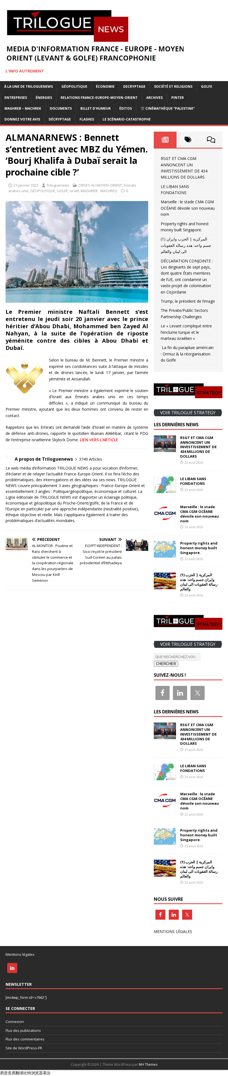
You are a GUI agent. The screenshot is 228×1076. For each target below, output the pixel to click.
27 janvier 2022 (25, 185)
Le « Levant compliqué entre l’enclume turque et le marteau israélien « (186, 332)
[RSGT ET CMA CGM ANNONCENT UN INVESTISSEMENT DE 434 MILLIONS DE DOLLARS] (165, 448)
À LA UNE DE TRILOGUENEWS (28, 86)
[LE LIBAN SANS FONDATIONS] (165, 489)
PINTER (177, 97)
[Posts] (165, 140)
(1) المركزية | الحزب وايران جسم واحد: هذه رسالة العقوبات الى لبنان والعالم (186, 245)
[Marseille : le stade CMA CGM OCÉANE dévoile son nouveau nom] (165, 517)
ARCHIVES (154, 97)
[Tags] (188, 140)
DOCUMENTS (61, 108)
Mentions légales (20, 954)
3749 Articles (90, 459)
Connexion (15, 1021)
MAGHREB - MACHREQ (99, 190)
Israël (74, 190)
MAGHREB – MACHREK (22, 108)
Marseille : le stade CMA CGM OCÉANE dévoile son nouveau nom (188, 208)
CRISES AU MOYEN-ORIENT (100, 185)
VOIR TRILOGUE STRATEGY (187, 413)
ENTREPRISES (15, 97)
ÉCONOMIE (105, 86)
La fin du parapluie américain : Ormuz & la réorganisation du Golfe (187, 354)
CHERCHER (166, 664)
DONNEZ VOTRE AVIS (22, 119)
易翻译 (17, 1072)
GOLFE (206, 86)
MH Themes (148, 1064)
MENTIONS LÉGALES (173, 931)
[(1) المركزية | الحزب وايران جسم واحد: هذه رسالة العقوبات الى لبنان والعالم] (165, 586)
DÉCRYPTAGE (60, 119)
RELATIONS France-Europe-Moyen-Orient (99, 97)
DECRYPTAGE (134, 86)
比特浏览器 (33, 1072)
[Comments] (211, 140)
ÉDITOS (125, 108)
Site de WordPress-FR (24, 1047)
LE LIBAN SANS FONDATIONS (193, 481)
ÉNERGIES (44, 97)
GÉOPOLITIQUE (74, 86)
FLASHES (87, 119)
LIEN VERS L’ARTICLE (99, 439)
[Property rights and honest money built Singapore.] (165, 554)
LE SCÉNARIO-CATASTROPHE (127, 119)
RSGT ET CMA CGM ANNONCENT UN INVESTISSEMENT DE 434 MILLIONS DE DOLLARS (198, 447)
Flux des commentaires (25, 1039)
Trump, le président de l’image (188, 301)
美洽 (47, 1072)
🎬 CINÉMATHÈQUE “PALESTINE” (167, 108)
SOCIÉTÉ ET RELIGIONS (173, 86)
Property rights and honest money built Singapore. (198, 548)
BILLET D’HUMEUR (95, 108)
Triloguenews (57, 185)
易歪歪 (6, 1072)
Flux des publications (23, 1030)
